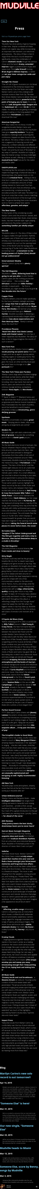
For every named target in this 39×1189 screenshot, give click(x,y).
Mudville (19, 16)
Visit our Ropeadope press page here (16, 36)
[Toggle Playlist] (36, 1186)
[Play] (2, 1186)
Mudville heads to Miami (15, 1148)
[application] (19, 1186)
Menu (3, 21)
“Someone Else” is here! (14, 1103)
